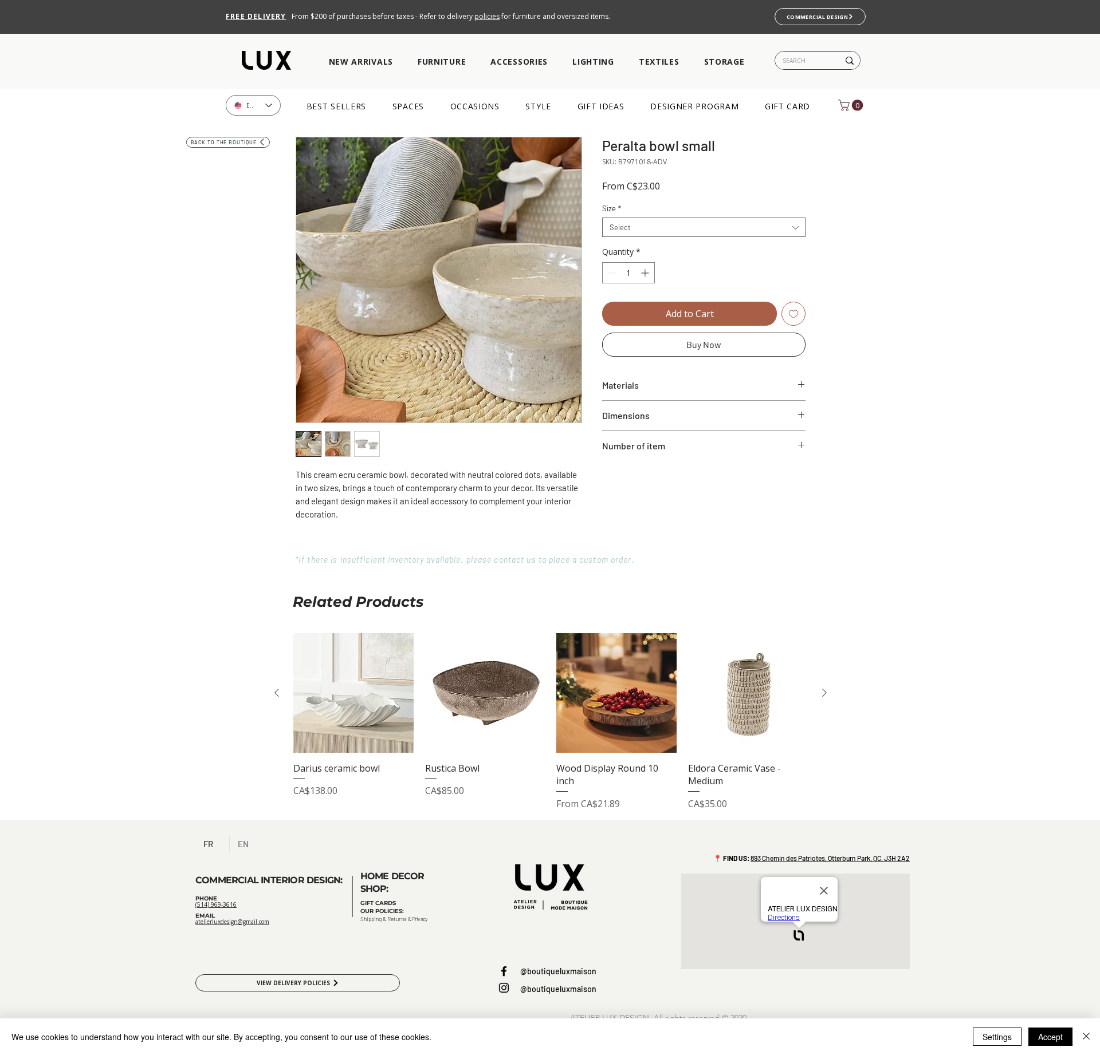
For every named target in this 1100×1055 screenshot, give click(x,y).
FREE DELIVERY (256, 16)
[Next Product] (824, 693)
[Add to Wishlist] (793, 314)
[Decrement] (611, 273)
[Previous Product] (277, 693)
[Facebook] (503, 971)
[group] (550, 722)
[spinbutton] (628, 273)
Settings (997, 1036)
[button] (360, 62)
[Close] (1086, 1037)
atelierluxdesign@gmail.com (232, 922)
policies (487, 16)
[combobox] (704, 227)
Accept (1050, 1036)
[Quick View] (353, 693)
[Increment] (646, 273)
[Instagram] (503, 987)
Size (611, 208)
